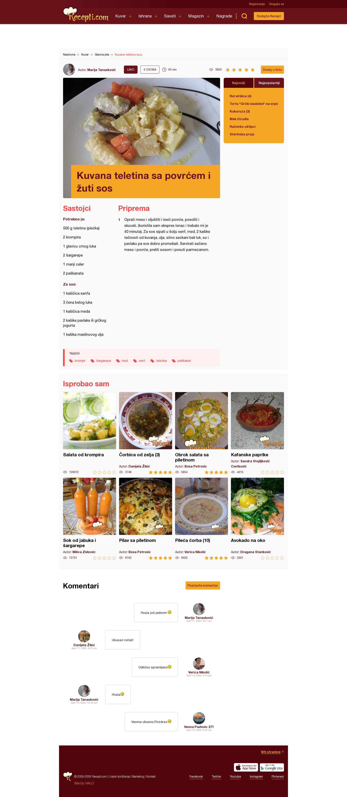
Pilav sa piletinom (145, 519)
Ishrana (145, 16)
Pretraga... (244, 16)
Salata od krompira (89, 433)
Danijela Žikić (84, 645)
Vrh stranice (271, 752)
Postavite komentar (203, 585)
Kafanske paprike (257, 433)
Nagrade (224, 16)
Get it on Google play (272, 767)
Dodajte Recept (269, 16)
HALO (90, 783)
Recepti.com (86, 14)
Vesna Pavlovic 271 (199, 727)
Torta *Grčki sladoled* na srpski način (254, 103)
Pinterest (278, 776)
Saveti (170, 16)
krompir (80, 360)
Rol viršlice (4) (240, 96)
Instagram (256, 776)
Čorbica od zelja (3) (145, 433)
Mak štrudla (239, 119)
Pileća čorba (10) (201, 519)
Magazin (196, 16)
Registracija (257, 4)
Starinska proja (242, 134)
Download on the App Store (246, 767)
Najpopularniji (269, 83)
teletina (161, 360)
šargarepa (103, 360)
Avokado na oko (257, 519)
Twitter (216, 776)
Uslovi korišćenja (119, 776)
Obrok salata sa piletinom (201, 433)
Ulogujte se (276, 4)
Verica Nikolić (199, 672)
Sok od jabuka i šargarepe (89, 519)
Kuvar (120, 16)
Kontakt (151, 776)
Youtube (235, 776)
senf (142, 360)
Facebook (196, 776)
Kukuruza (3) (240, 111)
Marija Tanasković (101, 70)
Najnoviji (238, 83)
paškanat (184, 360)
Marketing (138, 776)
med (125, 360)
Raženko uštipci (242, 126)
